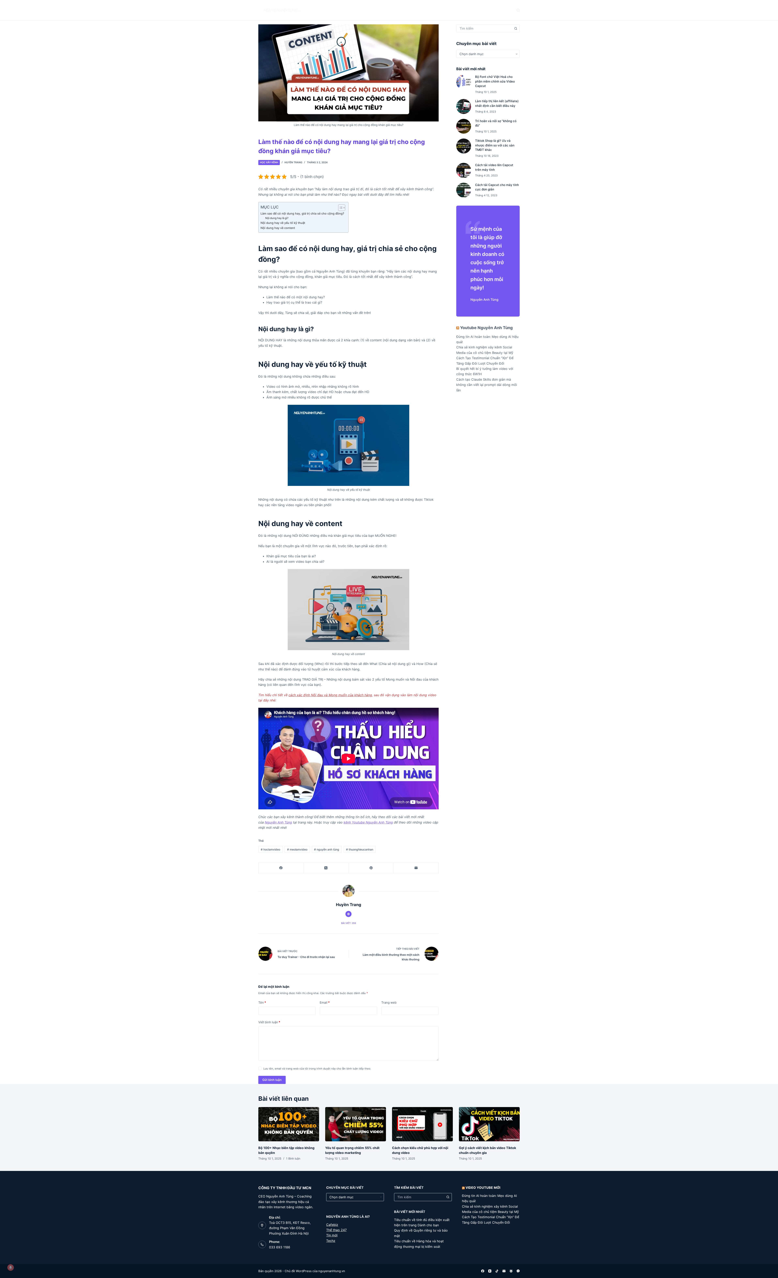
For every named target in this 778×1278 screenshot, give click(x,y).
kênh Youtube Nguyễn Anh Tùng (368, 822)
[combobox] (484, 28)
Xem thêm (447, 10)
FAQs (371, 10)
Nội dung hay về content (278, 228)
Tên (262, 1002)
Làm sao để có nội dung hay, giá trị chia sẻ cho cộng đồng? (302, 213)
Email (325, 1002)
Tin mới (332, 1235)
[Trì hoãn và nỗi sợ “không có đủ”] (463, 126)
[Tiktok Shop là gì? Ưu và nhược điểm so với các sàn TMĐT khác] (463, 146)
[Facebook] (281, 868)
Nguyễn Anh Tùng (278, 822)
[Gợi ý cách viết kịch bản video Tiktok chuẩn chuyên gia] (489, 1124)
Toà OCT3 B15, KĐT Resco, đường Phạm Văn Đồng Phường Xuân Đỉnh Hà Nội (290, 1228)
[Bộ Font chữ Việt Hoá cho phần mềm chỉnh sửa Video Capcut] (463, 82)
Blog (349, 10)
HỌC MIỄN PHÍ (394, 10)
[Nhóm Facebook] (511, 1271)
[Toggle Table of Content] (339, 207)
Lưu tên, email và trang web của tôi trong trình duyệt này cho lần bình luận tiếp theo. (317, 1068)
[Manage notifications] (10, 1267)
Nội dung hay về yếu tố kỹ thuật (283, 222)
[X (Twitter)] (326, 868)
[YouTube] (489, 1271)
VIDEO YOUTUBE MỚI (483, 1188)
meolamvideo (297, 849)
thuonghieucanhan (359, 849)
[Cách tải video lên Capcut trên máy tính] (463, 170)
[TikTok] (496, 1271)
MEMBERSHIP (422, 10)
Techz (330, 1241)
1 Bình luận (293, 1158)
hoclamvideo (270, 849)
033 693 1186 (279, 1247)
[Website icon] (348, 914)
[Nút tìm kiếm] (515, 28)
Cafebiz (332, 1225)
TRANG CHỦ (327, 10)
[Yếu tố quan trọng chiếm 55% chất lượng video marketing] (355, 1124)
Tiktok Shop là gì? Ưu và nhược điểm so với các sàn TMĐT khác (494, 145)
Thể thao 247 (336, 1230)
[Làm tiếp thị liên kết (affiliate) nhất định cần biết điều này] (463, 106)
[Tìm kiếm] (518, 10)
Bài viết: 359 (348, 923)
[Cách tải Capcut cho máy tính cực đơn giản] (463, 190)
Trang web (388, 1002)
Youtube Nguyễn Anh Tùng (486, 327)
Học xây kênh (269, 162)
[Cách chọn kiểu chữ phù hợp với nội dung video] (422, 1124)
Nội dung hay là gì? (277, 218)
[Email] (416, 868)
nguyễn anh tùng (326, 849)
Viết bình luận (269, 1022)
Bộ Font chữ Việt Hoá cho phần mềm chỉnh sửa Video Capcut (495, 81)
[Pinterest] (371, 868)
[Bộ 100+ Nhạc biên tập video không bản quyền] (288, 1124)
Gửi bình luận (272, 1080)
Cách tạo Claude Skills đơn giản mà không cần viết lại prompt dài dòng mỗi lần (486, 384)
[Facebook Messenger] (518, 1271)
